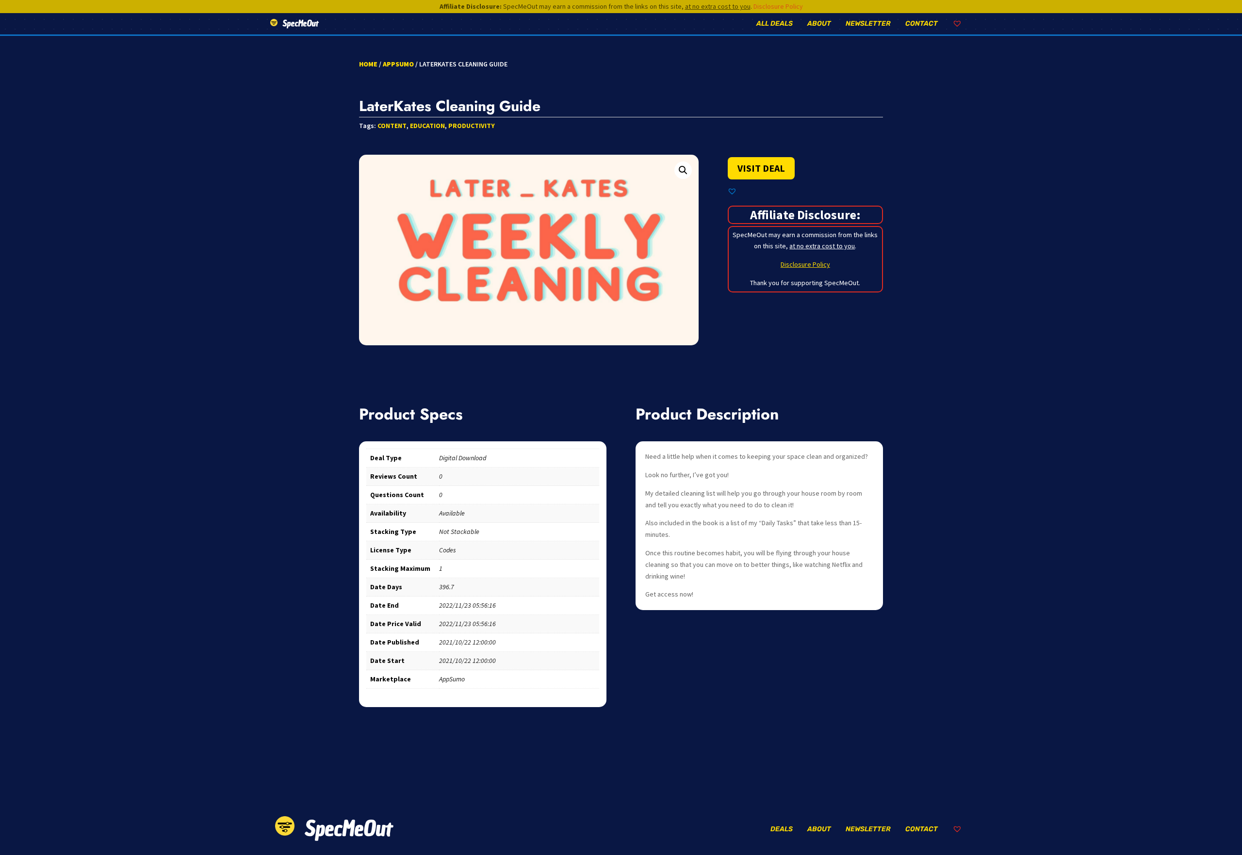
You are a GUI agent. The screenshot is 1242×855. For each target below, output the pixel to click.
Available (452, 513)
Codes (447, 550)
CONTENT (392, 125)
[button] (683, 170)
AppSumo (398, 64)
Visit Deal (761, 168)
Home (368, 64)
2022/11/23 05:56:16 (467, 605)
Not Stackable (459, 531)
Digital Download (462, 457)
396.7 (446, 586)
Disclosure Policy (778, 6)
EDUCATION (427, 125)
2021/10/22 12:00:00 (467, 642)
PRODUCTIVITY (471, 125)
